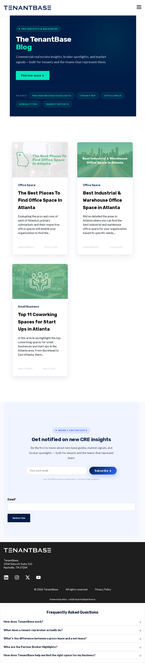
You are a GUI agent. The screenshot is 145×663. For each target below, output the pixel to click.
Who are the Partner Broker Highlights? (30, 646)
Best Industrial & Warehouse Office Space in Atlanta (102, 200)
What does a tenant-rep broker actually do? (33, 630)
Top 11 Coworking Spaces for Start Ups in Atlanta (37, 322)
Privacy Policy (103, 589)
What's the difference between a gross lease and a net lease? (45, 638)
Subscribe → (103, 470)
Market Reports (57, 104)
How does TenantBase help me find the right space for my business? (50, 655)
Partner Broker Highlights (51, 95)
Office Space (112, 95)
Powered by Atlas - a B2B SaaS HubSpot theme (72, 599)
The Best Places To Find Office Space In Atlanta (40, 200)
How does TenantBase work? (23, 621)
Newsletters (28, 104)
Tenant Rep (87, 95)
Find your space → (32, 75)
